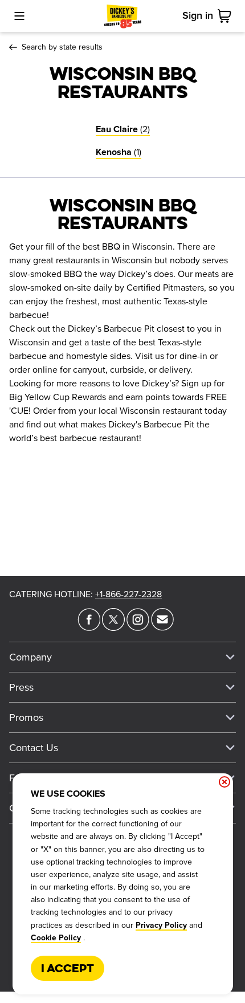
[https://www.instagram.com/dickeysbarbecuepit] (137, 627)
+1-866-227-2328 (128, 594)
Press (21, 687)
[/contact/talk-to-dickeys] (162, 627)
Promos (26, 717)
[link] (227, 16)
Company (30, 657)
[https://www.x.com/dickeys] (113, 627)
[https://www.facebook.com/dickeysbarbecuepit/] (88, 627)
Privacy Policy (161, 925)
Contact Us (33, 747)
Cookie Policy (56, 938)
